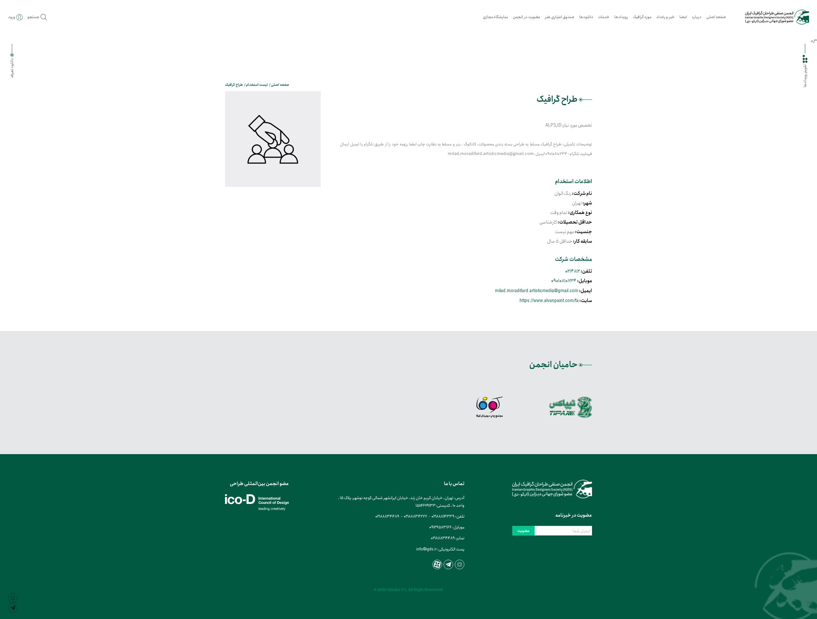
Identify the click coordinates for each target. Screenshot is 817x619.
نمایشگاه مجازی (495, 17)
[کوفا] (489, 407)
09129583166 (440, 527)
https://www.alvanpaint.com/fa (549, 300)
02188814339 (442, 516)
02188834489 (387, 516)
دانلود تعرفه (12, 68)
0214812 (572, 271)
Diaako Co (396, 589)
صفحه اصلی (716, 17)
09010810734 (563, 281)
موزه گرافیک (642, 17)
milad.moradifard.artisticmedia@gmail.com (536, 290)
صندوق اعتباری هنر (559, 17)
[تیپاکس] (570, 407)
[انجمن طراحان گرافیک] (777, 17)
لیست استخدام (257, 85)
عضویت (523, 531)
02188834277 (415, 516)
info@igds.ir (426, 549)
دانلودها (586, 17)
